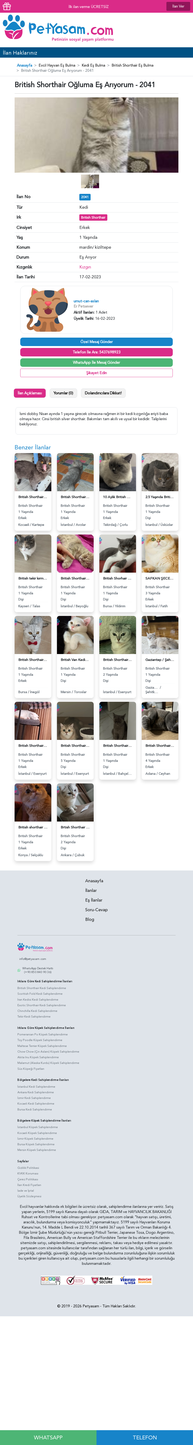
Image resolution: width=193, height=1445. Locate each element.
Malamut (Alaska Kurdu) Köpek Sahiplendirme (48, 1063)
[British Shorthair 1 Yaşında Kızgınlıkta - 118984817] (75, 472)
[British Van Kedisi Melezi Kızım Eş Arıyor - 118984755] (75, 634)
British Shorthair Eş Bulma (132, 65)
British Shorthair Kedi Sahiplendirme (41, 988)
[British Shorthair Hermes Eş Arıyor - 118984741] (33, 720)
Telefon (145, 1437)
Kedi (83, 207)
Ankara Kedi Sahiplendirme (35, 1092)
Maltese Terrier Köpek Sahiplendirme (42, 1046)
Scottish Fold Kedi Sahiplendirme (40, 994)
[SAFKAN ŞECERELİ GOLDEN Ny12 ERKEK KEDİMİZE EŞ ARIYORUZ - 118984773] (160, 553)
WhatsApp (48, 1437)
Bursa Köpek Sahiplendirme (36, 1144)
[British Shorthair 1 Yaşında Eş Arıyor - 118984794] (75, 553)
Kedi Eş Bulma (93, 65)
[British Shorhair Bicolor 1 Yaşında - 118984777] (117, 553)
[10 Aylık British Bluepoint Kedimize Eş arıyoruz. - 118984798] (117, 472)
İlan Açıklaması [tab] (30, 393)
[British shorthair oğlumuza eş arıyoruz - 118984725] (33, 802)
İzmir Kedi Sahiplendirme (34, 1098)
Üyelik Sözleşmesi (29, 1196)
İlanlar (91, 891)
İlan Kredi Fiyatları (29, 1185)
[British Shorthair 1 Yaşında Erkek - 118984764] (33, 634)
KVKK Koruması (27, 1173)
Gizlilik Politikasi (28, 1168)
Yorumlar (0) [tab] (63, 393)
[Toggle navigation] (183, 30)
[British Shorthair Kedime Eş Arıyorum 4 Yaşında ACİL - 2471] (160, 720)
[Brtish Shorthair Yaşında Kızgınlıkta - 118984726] (75, 802)
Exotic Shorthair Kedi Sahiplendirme (41, 1005)
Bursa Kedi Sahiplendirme (34, 1109)
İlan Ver (178, 6)
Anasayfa (24, 65)
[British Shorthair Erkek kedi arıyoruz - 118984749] (117, 634)
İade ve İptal (25, 1191)
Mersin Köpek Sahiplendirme (36, 1150)
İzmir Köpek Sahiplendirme (35, 1139)
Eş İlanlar (93, 900)
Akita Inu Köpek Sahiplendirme (38, 1057)
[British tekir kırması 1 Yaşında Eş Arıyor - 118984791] (33, 553)
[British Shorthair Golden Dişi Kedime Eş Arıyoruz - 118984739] (75, 720)
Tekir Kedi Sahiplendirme (34, 1016)
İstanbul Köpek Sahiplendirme (37, 1127)
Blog (89, 919)
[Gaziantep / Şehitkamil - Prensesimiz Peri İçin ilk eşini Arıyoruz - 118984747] (160, 634)
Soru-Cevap (96, 910)
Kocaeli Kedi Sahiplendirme (35, 1104)
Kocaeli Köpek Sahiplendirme (37, 1133)
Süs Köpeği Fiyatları (30, 1069)
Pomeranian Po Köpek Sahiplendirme (42, 1034)
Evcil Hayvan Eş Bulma (57, 65)
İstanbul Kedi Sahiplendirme (36, 1087)
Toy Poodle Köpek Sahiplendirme (39, 1040)
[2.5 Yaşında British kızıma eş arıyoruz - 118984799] (160, 472)
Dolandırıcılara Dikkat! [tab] (103, 393)
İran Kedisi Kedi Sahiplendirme (37, 1000)
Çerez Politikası (27, 1179)
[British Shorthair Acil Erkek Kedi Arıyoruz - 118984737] (117, 720)
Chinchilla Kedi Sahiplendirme (37, 1011)
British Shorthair (93, 217)
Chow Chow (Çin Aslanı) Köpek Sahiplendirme (48, 1052)
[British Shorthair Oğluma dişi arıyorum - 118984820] (33, 472)
